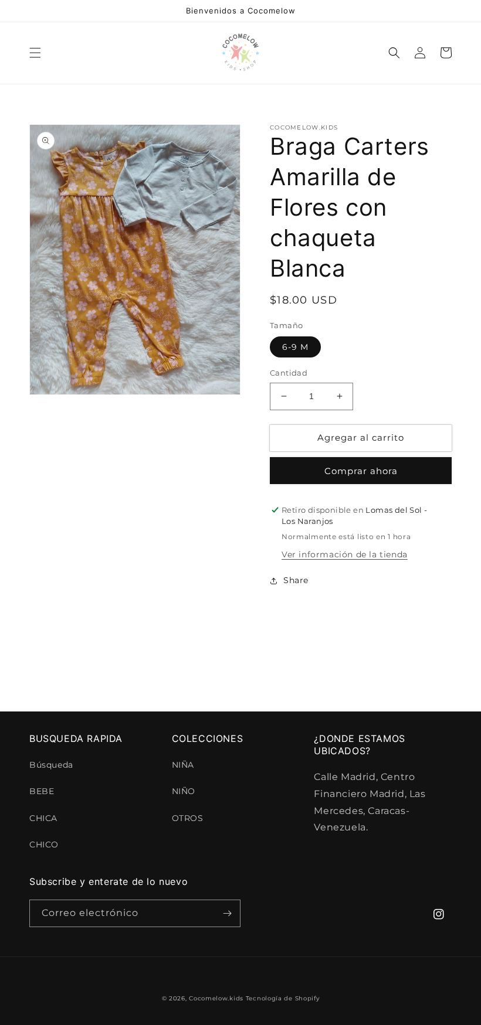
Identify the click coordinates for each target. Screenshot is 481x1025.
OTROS (188, 818)
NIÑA (183, 765)
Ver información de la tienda (345, 554)
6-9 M (295, 347)
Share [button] (296, 580)
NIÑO (183, 791)
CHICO (44, 844)
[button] (35, 53)
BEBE (41, 791)
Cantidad (288, 372)
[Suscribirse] (227, 913)
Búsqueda (51, 765)
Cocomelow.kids (216, 998)
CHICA (43, 818)
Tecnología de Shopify (283, 998)
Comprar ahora (361, 470)
